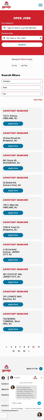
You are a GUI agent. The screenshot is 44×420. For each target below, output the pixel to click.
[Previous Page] (7, 347)
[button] (22, 81)
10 (33, 347)
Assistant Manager (15, 111)
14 (24, 351)
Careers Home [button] (7, 384)
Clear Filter (38, 100)
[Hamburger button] (40, 5)
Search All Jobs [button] (8, 395)
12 (13, 351)
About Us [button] (5, 389)
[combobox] (22, 38)
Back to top (32, 369)
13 (19, 351)
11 (39, 347)
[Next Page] (29, 351)
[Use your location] (40, 38)
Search (22, 45)
